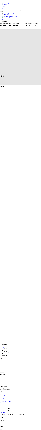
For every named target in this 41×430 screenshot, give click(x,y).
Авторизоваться (2, 412)
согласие (19, 427)
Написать (2, 426)
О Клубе (3, 396)
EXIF (5, 350)
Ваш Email (1, 417)
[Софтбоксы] (20, 385)
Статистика (3, 399)
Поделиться (2, 86)
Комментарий (2, 420)
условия (15, 427)
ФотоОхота (3, 347)
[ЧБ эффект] (1, 76)
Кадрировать (2, 75)
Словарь (6, 4)
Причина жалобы (2, 365)
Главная (3, 19)
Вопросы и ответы (4, 400)
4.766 (3, 356)
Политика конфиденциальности (6, 401)
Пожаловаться (2, 372)
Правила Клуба (4, 395)
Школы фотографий (11, 3)
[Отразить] (3, 76)
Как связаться (4, 398)
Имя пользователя (2, 415)
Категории (2, 11)
